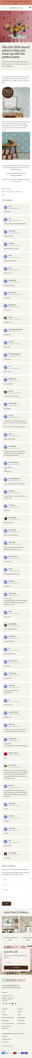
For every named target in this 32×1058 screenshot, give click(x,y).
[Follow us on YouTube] (12, 1003)
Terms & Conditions (6, 1039)
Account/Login (21, 1023)
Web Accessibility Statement (6, 1027)
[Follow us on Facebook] (3, 1003)
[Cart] (29, 8)
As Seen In (4, 1014)
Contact (20, 1011)
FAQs (19, 1014)
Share (3, 194)
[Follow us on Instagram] (6, 1003)
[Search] (6, 8)
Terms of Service (15, 874)
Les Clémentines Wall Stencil (10, 937)
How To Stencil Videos (8, 1023)
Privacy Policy (5, 874)
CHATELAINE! (18, 175)
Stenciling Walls (10, 191)
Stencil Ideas (5, 1020)
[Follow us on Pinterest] (9, 1003)
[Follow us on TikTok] (15, 1003)
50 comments (7, 188)
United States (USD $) (8, 1045)
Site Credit (4, 1036)
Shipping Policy (21, 1017)
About (3, 1011)
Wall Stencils (18, 191)
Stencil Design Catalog (8, 1017)
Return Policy (21, 1020)
